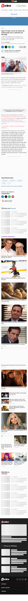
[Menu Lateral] (1, 10)
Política (24, 10)
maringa (19, 180)
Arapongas (10, 10)
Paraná (20, 10)
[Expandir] (26, 591)
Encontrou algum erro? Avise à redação (11, 186)
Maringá (5, 81)
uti (9, 183)
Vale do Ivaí (16, 10)
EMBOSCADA (5, 180)
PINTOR (4, 183)
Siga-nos (21, 47)
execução (12, 180)
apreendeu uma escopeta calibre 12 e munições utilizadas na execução (13, 121)
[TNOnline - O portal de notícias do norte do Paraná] (6, 6)
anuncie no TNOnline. (17, 111)
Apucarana (5, 10)
